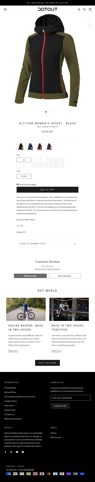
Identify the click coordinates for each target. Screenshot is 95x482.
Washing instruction (13, 419)
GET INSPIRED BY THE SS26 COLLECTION (47, 3)
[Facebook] (5, 451)
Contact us (9, 414)
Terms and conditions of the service (19, 396)
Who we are (56, 437)
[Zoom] (90, 19)
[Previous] (41, 111)
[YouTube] (17, 451)
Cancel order (9, 410)
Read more (13, 351)
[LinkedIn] (23, 451)
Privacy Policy (10, 387)
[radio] (21, 147)
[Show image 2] (49, 111)
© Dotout (11, 466)
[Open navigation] (5, 9)
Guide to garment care (32, 244)
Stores (53, 433)
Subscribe (60, 406)
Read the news (47, 363)
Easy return (9, 405)
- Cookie (20, 466)
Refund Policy (10, 392)
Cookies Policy (10, 401)
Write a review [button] (30, 276)
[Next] (53, 111)
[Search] (84, 9)
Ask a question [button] (64, 276)
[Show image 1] (46, 111)
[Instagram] (11, 451)
